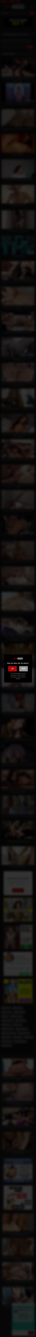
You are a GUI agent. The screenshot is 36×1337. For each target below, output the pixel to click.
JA (13, 669)
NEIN (23, 669)
